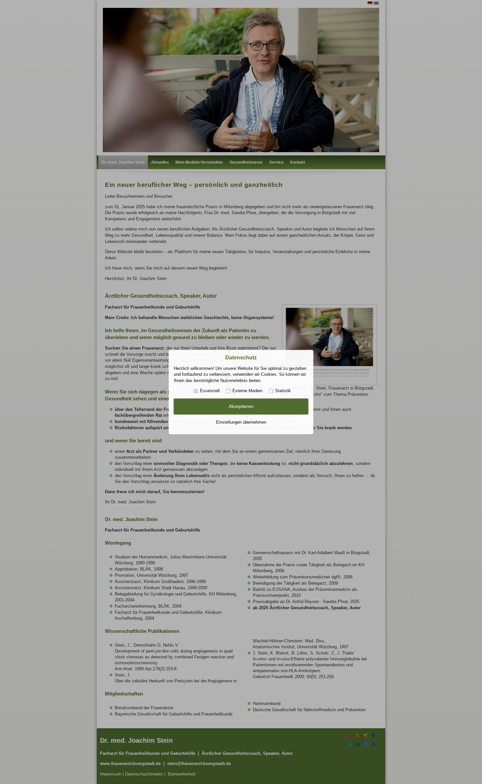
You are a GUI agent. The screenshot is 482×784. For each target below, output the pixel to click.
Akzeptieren (241, 406)
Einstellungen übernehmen (241, 422)
